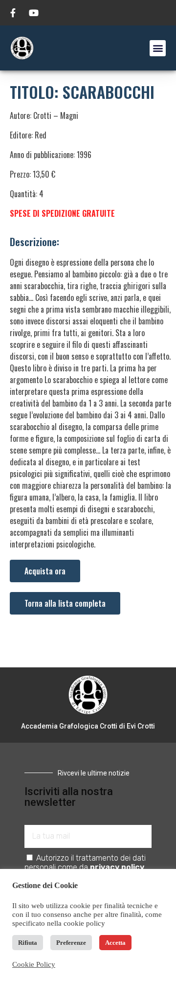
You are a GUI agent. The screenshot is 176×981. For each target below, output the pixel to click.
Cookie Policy (33, 964)
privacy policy (117, 867)
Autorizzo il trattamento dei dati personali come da (85, 862)
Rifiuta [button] (27, 942)
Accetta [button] (115, 942)
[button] (158, 48)
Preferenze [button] (71, 942)
